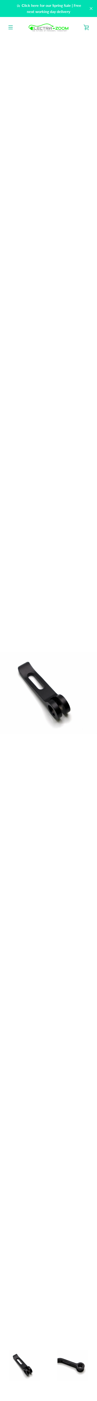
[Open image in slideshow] (48, 693)
